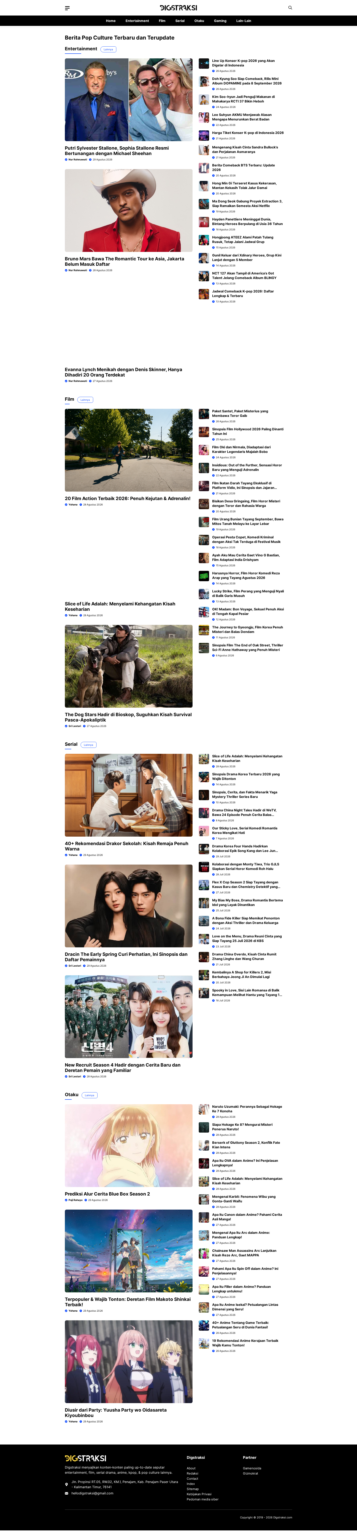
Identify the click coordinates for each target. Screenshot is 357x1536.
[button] (290, 7)
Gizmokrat (250, 1473)
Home (111, 21)
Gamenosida (252, 1468)
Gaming (220, 21)
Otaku (199, 21)
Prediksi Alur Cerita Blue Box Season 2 (107, 1194)
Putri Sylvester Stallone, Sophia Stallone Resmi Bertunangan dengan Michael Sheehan (117, 150)
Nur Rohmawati (78, 159)
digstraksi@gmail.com (96, 1493)
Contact (192, 1479)
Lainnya (108, 49)
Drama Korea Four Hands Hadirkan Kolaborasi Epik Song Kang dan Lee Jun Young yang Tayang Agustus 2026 (243, 850)
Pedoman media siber (203, 1499)
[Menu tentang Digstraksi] (67, 8)
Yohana (73, 504)
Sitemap (193, 1489)
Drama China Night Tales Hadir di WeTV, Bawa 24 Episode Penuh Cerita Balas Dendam (244, 814)
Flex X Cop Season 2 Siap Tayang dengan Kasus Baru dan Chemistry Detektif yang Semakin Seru (245, 886)
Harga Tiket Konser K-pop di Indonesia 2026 (248, 133)
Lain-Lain (243, 21)
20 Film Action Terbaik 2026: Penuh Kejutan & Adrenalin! (127, 498)
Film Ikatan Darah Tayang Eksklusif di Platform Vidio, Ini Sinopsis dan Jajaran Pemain (243, 487)
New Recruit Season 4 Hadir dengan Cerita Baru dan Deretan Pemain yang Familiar (123, 1067)
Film (162, 21)
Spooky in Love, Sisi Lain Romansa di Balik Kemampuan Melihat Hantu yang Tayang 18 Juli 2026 (247, 994)
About (191, 1468)
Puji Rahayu (75, 1200)
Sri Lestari (75, 726)
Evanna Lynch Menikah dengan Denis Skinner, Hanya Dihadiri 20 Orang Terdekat (123, 372)
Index (191, 1484)
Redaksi (192, 1473)
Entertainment (137, 21)
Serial (179, 21)
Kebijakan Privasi (199, 1494)
